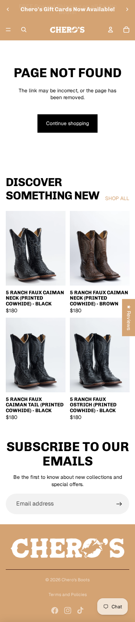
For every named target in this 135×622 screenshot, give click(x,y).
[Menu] (8, 29)
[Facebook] (54, 610)
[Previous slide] (8, 9)
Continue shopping (67, 123)
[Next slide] (127, 9)
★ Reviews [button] (129, 317)
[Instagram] (67, 610)
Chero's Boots (76, 580)
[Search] (24, 30)
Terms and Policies (68, 594)
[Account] (110, 30)
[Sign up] (119, 504)
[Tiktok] (80, 610)
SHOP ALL (117, 198)
